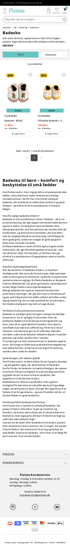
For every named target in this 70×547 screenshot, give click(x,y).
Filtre (21, 54)
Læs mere (8, 45)
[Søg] (64, 19)
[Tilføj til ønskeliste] (30, 75)
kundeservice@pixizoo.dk (35, 495)
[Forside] (16, 10)
